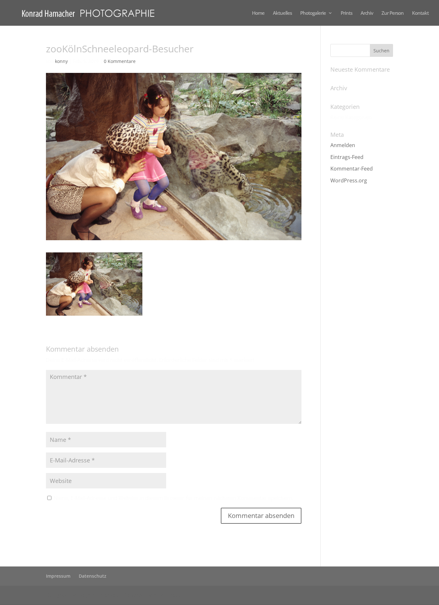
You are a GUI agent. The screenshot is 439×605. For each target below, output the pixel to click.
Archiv (367, 13)
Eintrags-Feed (346, 157)
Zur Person (392, 13)
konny (61, 61)
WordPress (166, 595)
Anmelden (342, 145)
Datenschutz (92, 576)
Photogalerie (313, 13)
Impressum (58, 576)
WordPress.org (348, 180)
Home (258, 13)
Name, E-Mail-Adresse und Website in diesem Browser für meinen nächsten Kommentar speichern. (173, 498)
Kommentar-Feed (351, 168)
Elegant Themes (97, 595)
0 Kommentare (120, 61)
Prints (346, 13)
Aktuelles (282, 13)
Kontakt (420, 13)
